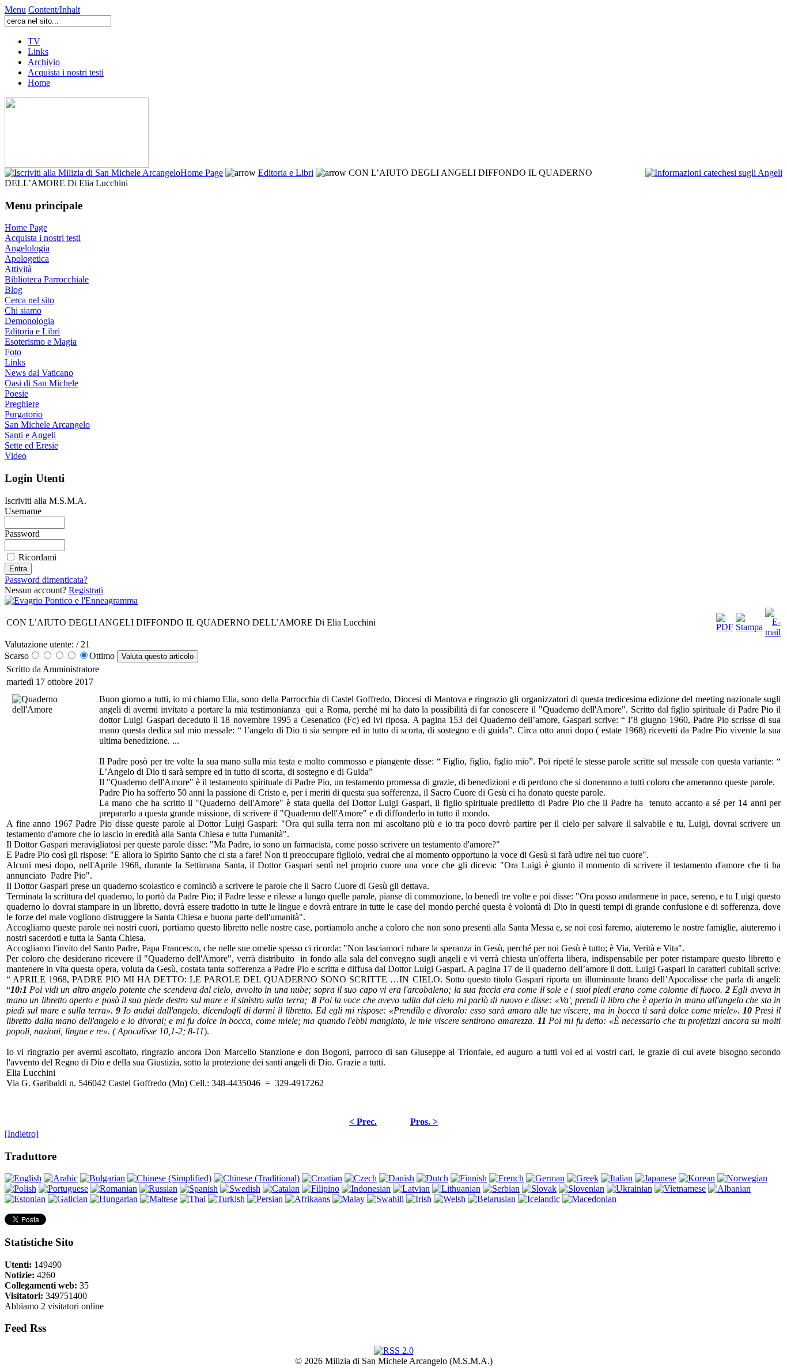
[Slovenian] (581, 1188)
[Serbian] (501, 1188)
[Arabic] (61, 1178)
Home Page (201, 173)
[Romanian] (113, 1188)
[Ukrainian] (629, 1188)
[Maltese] (158, 1198)
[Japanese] (655, 1178)
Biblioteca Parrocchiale (47, 279)
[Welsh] (450, 1198)
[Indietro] (22, 1134)
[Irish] (419, 1198)
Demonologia (29, 321)
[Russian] (158, 1188)
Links (38, 52)
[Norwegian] (742, 1178)
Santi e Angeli (30, 435)
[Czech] (361, 1178)
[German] (545, 1178)
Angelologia (27, 248)
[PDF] (724, 619)
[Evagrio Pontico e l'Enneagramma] (71, 600)
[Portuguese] (63, 1188)
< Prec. (363, 1122)
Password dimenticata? (46, 580)
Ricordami (37, 557)
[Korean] (697, 1178)
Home (39, 83)
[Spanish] (199, 1188)
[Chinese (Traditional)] (257, 1178)
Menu (15, 9)
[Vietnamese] (680, 1188)
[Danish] (396, 1178)
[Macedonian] (589, 1198)
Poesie (16, 393)
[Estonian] (25, 1198)
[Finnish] (469, 1178)
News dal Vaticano (39, 373)
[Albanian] (729, 1188)
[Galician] (68, 1198)
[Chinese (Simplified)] (169, 1178)
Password (22, 533)
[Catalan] (281, 1188)
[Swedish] (240, 1188)
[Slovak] (539, 1188)
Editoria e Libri (285, 173)
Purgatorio (24, 414)
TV (34, 41)
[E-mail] (773, 619)
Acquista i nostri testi (66, 72)
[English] (23, 1178)
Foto (13, 352)
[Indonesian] (366, 1188)
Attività (18, 269)
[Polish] (20, 1188)
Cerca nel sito (29, 300)
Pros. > (424, 1122)
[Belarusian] (492, 1198)
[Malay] (348, 1198)
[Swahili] (385, 1198)
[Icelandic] (539, 1198)
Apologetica (27, 258)
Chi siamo (23, 310)
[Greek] (583, 1178)
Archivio (44, 62)
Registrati (86, 590)
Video (16, 456)
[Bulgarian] (102, 1178)
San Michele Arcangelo (47, 425)
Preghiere (22, 404)
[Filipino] (320, 1188)
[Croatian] (322, 1178)
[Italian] (617, 1178)
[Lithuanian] (456, 1188)
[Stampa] (749, 619)
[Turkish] (226, 1198)
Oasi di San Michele (41, 383)
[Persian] (265, 1198)
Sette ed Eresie (31, 445)
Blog (13, 290)
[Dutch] (432, 1178)
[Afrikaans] (307, 1198)
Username (23, 511)
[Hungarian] (114, 1198)
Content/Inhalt (54, 9)
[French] (506, 1178)
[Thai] (193, 1198)
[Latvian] (411, 1188)
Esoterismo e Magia (41, 341)
